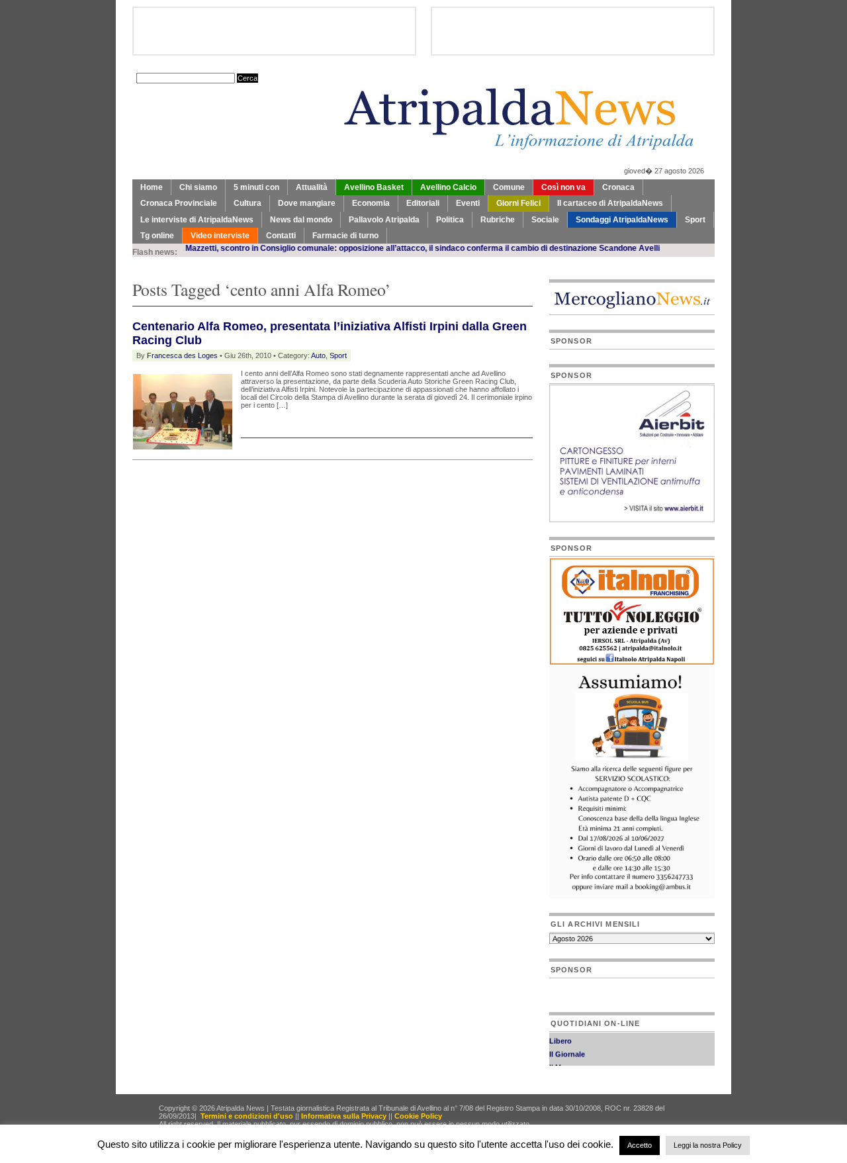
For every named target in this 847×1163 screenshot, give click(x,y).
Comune (509, 187)
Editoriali (422, 203)
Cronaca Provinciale (178, 203)
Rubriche (497, 219)
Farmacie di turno (345, 235)
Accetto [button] (639, 1145)
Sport (695, 219)
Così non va (563, 187)
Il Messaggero (573, 1062)
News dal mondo (301, 219)
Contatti (281, 235)
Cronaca (618, 187)
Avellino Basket (374, 187)
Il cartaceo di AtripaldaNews (610, 203)
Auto (318, 355)
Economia (371, 203)
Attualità (312, 187)
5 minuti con (256, 187)
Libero (560, 1036)
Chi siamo (198, 187)
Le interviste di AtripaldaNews (196, 219)
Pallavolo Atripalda (384, 219)
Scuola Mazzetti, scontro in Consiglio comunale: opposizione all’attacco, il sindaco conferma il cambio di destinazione (355, 248)
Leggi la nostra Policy (708, 1145)
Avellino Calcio (448, 187)
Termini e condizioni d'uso (247, 1116)
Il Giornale (567, 1049)
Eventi (468, 203)
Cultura (247, 203)
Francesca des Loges (182, 355)
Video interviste (220, 235)
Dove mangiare (306, 203)
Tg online (157, 235)
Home (151, 187)
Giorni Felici (518, 203)
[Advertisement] (287, 493)
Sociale (545, 219)
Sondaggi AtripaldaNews (622, 219)
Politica (450, 219)
